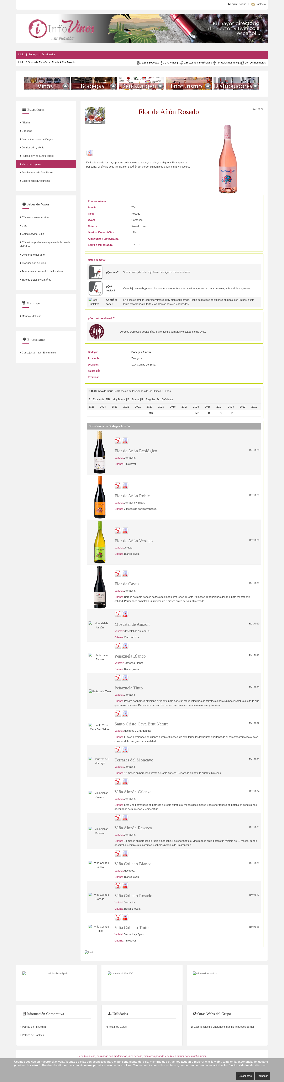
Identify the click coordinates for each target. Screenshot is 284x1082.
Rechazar (262, 1076)
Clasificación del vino (33, 263)
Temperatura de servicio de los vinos (42, 271)
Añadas (25, 122)
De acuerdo (245, 1076)
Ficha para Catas (117, 1026)
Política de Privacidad (34, 1026)
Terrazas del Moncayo (134, 759)
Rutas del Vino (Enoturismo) (37, 155)
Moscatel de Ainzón (132, 624)
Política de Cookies (32, 1035)
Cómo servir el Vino (32, 234)
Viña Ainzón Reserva (133, 827)
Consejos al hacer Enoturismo (38, 352)
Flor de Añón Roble (132, 495)
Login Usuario (238, 4)
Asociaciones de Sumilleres (37, 172)
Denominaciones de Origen (37, 139)
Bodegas (26, 130)
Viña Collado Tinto (132, 927)
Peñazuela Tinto (129, 687)
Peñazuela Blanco (130, 656)
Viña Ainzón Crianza (133, 791)
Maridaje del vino (31, 316)
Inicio (21, 54)
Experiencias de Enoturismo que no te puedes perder (223, 1026)
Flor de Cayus (127, 583)
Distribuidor (48, 54)
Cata (24, 225)
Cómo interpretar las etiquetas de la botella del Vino (45, 244)
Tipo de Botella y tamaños (36, 279)
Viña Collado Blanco (133, 863)
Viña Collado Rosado (133, 895)
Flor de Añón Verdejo (134, 540)
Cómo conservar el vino (35, 217)
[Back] (89, 952)
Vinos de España (38, 62)
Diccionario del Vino (33, 254)
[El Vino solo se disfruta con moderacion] (227, 982)
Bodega (33, 54)
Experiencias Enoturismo (35, 180)
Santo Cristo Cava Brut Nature (141, 723)
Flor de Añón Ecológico (136, 450)
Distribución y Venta (32, 147)
